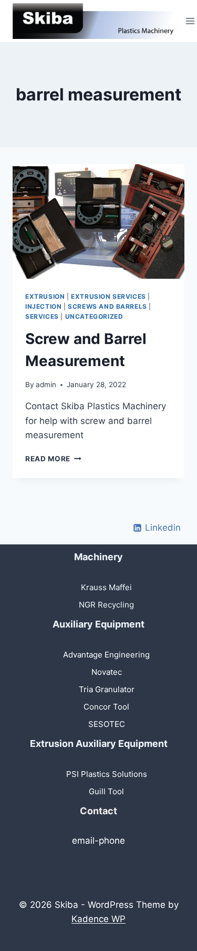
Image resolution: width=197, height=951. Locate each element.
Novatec (106, 672)
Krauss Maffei (106, 587)
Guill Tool (106, 791)
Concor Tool (106, 707)
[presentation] (98, 221)
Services (42, 316)
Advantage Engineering (106, 655)
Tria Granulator (106, 689)
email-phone (98, 840)
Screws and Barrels (107, 306)
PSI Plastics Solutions (106, 774)
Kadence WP (98, 919)
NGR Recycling (106, 605)
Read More (53, 458)
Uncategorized (94, 316)
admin (46, 384)
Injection (43, 306)
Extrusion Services (108, 296)
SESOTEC (106, 724)
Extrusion (45, 296)
